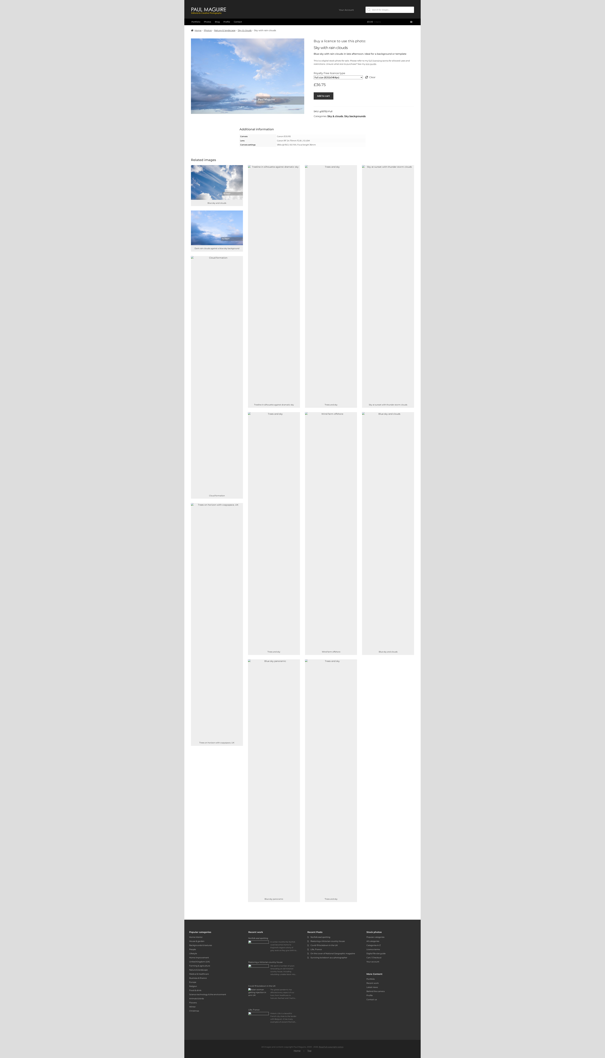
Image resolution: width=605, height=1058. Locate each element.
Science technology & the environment (207, 994)
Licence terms (373, 949)
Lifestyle (193, 953)
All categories (372, 941)
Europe (192, 982)
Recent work (372, 983)
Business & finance (198, 978)
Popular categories (375, 937)
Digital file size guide (376, 953)
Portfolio (195, 21)
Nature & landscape (224, 30)
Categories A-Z (373, 945)
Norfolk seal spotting (320, 937)
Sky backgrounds (355, 116)
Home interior (196, 937)
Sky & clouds (245, 30)
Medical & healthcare (199, 974)
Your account (372, 961)
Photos (207, 21)
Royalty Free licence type (329, 73)
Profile (226, 21)
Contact (238, 21)
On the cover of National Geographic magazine (333, 953)
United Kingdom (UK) (199, 961)
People (192, 949)
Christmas (194, 1011)
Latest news (372, 987)
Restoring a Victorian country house (328, 941)
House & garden (196, 941)
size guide (371, 64)
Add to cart (323, 95)
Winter (192, 1007)
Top (309, 1050)
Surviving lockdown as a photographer (329, 957)
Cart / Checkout (373, 957)
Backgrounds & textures (200, 945)
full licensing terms (378, 60)
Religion (193, 986)
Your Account (346, 10)
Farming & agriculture (199, 966)
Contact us (371, 999)
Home (198, 30)
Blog (217, 21)
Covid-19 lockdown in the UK (324, 945)
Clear (372, 77)
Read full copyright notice (331, 1047)
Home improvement (199, 957)
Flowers (193, 1002)
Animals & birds (196, 998)
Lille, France (316, 949)
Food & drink (195, 990)
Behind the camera (375, 991)
